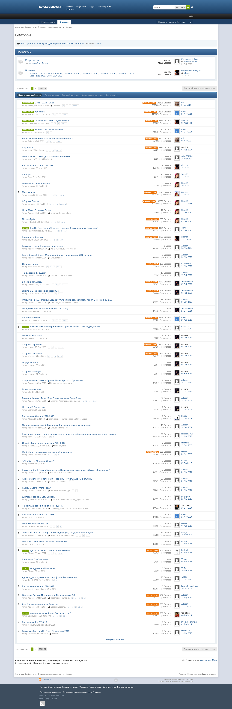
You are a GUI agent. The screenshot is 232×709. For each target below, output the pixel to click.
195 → (58, 150)
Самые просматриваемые (92, 95)
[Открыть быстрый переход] (190, 22)
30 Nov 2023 (186, 114)
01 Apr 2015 (186, 624)
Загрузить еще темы (116, 640)
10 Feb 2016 (186, 571)
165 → (59, 141)
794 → (61, 195)
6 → (59, 455)
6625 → (76, 105)
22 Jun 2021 (186, 203)
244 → (63, 123)
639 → (61, 347)
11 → (80, 607)
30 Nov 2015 (186, 588)
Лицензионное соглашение (50, 692)
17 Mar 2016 (186, 544)
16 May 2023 (187, 159)
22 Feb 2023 (186, 64)
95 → (60, 356)
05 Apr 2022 (186, 123)
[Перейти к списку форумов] (50, 7)
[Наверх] (116, 680)
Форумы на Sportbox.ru (24, 674)
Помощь (47, 679)
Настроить (110, 95)
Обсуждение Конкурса (191, 71)
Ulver (214, 660)
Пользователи (48, 22)
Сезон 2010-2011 (54, 76)
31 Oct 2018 (186, 418)
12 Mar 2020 (186, 266)
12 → (63, 222)
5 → (94, 401)
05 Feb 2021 (186, 221)
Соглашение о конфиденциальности (201, 674)
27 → (60, 294)
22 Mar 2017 (186, 499)
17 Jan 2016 (186, 579)
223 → (67, 231)
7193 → (63, 204)
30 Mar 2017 (186, 472)
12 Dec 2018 (186, 409)
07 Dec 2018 (186, 132)
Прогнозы (30, 70)
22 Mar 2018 (186, 436)
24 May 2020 (187, 248)
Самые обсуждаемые (70, 95)
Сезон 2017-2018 (37, 73)
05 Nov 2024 (186, 141)
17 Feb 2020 (186, 275)
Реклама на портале (125, 687)
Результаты (81, 7)
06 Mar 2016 (186, 562)
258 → (65, 320)
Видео (91, 7)
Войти (191, 16)
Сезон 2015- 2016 (72, 73)
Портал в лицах (95, 687)
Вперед (42, 88)
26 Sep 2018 (186, 427)
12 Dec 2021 (186, 177)
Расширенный (192, 7)
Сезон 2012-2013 (126, 73)
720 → (65, 114)
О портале (83, 687)
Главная (69, 7)
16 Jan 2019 (186, 382)
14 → (60, 553)
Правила (182, 674)
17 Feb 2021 (186, 212)
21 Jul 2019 (186, 329)
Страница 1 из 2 (23, 88)
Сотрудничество (109, 687)
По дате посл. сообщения (29, 95)
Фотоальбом (34, 63)
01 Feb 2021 (186, 230)
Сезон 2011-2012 (37, 76)
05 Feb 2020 (186, 293)
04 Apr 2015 (186, 615)
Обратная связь (54, 687)
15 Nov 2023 (186, 75)
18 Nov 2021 (186, 194)
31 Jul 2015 (186, 606)
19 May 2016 (187, 535)
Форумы (64, 22)
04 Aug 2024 (186, 150)
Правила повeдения (70, 687)
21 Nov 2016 (186, 517)
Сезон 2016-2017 (54, 73)
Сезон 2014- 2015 (90, 73)
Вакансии (97, 692)
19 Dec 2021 (186, 168)
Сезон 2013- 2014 (108, 73)
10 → (59, 267)
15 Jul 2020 (186, 239)
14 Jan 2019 (186, 391)
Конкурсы (70, 9)
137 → (62, 240)
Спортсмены (32, 60)
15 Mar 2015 (186, 633)
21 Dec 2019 (186, 311)
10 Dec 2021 (186, 186)
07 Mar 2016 (186, 553)
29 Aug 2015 (186, 597)
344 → (64, 285)
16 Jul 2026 (186, 105)
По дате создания (52, 95)
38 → (65, 616)
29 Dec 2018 (186, 400)
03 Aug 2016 (186, 526)
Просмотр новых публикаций (171, 22)
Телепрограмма (104, 7)
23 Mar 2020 (186, 257)
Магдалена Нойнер (190, 59)
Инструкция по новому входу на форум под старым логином (52, 43)
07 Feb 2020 (186, 284)
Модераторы (205, 660)
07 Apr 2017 (186, 463)
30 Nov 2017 (186, 454)
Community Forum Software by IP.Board (178, 679)
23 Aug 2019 (186, 320)
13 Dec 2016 (186, 508)
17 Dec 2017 (186, 445)
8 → (83, 598)
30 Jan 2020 (186, 302)
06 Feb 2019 (186, 338)
